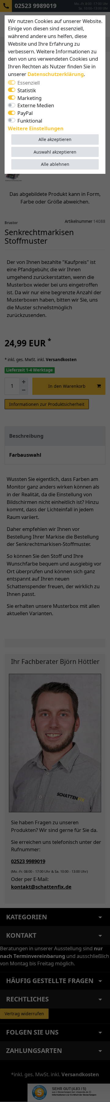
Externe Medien (35, 105)
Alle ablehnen (55, 164)
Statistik (26, 90)
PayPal (25, 112)
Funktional (29, 120)
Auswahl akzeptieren (55, 152)
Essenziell (28, 82)
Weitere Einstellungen (36, 128)
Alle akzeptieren (55, 139)
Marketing (29, 97)
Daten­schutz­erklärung (56, 74)
